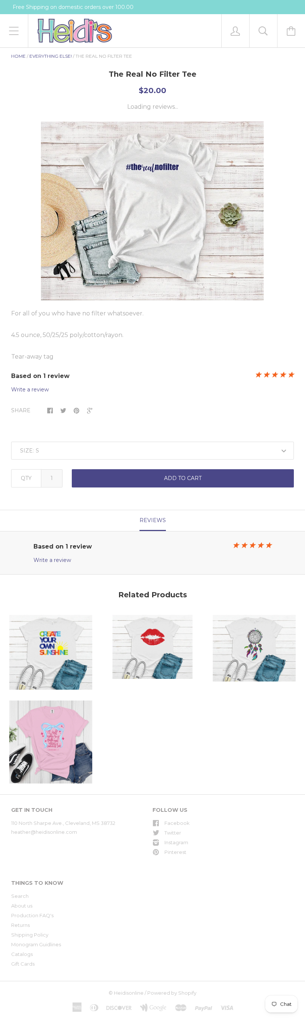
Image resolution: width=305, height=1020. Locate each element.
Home (18, 56)
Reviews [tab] (152, 520)
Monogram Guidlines (36, 944)
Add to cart (183, 478)
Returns (20, 925)
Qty (26, 478)
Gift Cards (23, 964)
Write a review (30, 389)
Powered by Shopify (171, 993)
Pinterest (175, 852)
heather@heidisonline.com (44, 832)
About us (21, 906)
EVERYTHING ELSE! (50, 56)
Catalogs (22, 954)
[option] (152, 210)
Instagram (176, 842)
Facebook (177, 823)
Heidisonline (129, 993)
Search (20, 896)
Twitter (172, 833)
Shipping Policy (29, 935)
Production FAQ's (32, 915)
